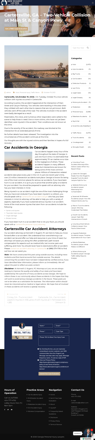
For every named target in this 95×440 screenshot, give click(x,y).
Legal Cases (77, 93)
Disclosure (54, 417)
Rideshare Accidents (80, 116)
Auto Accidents (78, 69)
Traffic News (35, 92)
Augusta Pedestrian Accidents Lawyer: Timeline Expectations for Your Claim (81, 235)
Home (52, 395)
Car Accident (77, 79)
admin (8, 92)
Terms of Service (56, 424)
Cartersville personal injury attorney (30, 224)
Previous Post (13, 294)
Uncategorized (78, 142)
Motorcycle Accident (80, 102)
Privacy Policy (55, 421)
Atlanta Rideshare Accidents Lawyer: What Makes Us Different (79, 244)
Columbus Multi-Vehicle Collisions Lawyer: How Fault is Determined (80, 226)
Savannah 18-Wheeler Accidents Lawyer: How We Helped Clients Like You (80, 199)
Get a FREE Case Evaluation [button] (16, 29)
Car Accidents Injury (35, 395)
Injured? (53, 408)
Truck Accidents (78, 137)
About (52, 404)
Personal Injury (25, 92)
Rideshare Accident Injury (37, 404)
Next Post (60, 294)
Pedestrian (76, 107)
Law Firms (76, 88)
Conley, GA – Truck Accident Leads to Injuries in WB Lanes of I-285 (21, 300)
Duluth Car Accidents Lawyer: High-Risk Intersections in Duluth (79, 217)
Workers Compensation (36, 411)
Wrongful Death (78, 147)
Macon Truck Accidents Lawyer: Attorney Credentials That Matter (80, 208)
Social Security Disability (81, 126)
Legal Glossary (78, 97)
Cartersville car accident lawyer (35, 197)
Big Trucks (76, 74)
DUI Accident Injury (35, 408)
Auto (17, 92)
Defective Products (79, 83)
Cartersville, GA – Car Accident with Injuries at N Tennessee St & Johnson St (50, 300)
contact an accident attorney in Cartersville (28, 249)
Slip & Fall (76, 121)
